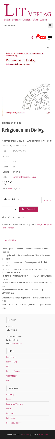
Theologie (10, 227)
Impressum (10, 413)
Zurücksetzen (47, 200)
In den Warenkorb (28, 209)
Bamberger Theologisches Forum (24, 176)
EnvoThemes (43, 434)
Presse (8, 399)
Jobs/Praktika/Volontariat (14, 403)
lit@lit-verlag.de (16, 343)
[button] (48, 48)
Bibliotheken (11, 356)
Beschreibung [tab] (10, 239)
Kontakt (8, 408)
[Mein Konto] (32, 37)
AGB (7, 380)
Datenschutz (10, 418)
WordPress (25, 434)
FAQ (7, 366)
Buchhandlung (11, 361)
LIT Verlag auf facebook (14, 422)
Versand (10, 188)
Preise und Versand (13, 371)
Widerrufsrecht (11, 375)
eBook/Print (9, 199)
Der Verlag (10, 394)
